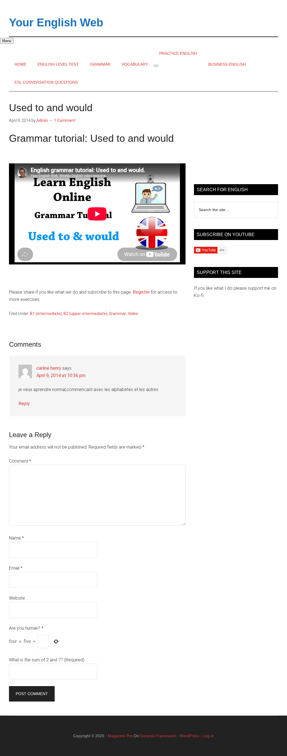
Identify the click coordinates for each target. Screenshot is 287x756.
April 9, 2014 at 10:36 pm (60, 375)
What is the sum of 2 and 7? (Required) (46, 660)
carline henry (48, 368)
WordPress (189, 736)
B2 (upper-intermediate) (85, 313)
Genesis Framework (158, 736)
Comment (20, 461)
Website (17, 598)
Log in (208, 736)
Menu (6, 41)
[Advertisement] (236, 138)
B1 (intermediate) (46, 313)
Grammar (117, 313)
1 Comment (64, 120)
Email (15, 568)
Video (133, 313)
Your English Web (56, 22)
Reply (24, 403)
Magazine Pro (120, 736)
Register (141, 292)
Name (16, 538)
